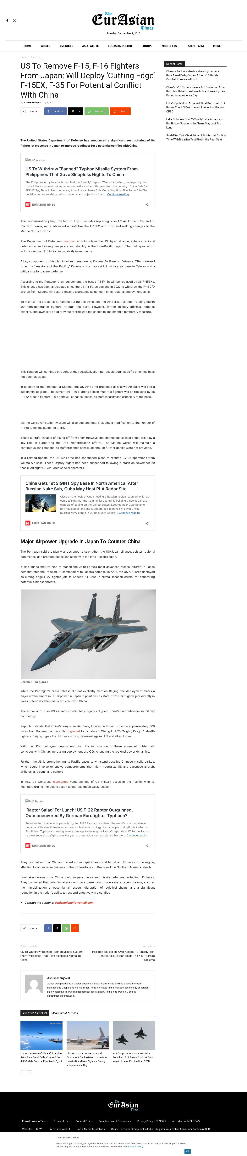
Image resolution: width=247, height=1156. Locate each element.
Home (23, 57)
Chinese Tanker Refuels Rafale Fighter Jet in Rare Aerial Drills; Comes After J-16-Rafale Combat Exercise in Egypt (41, 1057)
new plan (69, 241)
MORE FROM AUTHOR (65, 1013)
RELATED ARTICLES (35, 1013)
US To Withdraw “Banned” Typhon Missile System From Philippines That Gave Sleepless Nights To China (51, 956)
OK (187, 1151)
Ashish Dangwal (33, 102)
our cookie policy (134, 1146)
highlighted (61, 781)
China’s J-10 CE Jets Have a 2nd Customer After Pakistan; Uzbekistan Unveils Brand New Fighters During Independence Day (195, 91)
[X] (14, 21)
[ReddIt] (75, 928)
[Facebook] (7, 21)
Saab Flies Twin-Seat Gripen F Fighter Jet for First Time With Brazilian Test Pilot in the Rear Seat (196, 137)
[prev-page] (22, 1072)
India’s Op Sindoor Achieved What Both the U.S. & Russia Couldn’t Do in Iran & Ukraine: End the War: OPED (133, 1057)
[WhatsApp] (66, 928)
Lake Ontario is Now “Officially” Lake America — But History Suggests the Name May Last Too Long (194, 123)
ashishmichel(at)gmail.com (74, 902)
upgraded (74, 731)
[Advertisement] (87, 128)
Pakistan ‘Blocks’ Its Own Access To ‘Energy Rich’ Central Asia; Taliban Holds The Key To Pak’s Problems (123, 956)
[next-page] (29, 1072)
